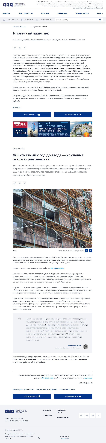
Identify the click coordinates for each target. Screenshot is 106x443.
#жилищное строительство (23, 389)
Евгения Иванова (19, 27)
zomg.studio (65, 438)
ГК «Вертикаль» (48, 378)
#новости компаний (67, 389)
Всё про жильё (82, 13)
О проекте (47, 415)
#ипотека (16, 108)
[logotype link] (14, 5)
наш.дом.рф (87, 378)
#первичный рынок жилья (46, 389)
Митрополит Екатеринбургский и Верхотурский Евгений (88, 7)
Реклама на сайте (61, 411)
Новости (6, 13)
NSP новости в (30, 115)
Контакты (47, 410)
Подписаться (29, 20)
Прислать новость (46, 20)
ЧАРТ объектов (26, 13)
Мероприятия (63, 417)
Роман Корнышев (74, 345)
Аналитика (62, 13)
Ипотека (45, 13)
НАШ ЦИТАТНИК (42, 2)
